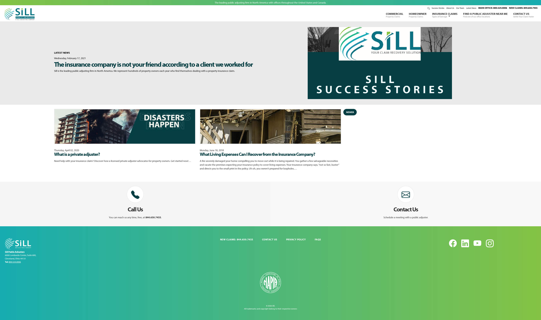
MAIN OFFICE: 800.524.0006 (492, 7)
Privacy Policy (296, 239)
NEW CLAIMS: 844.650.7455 (523, 7)
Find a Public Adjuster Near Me (485, 15)
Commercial (394, 15)
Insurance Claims (444, 15)
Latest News (471, 8)
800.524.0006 (15, 261)
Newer (350, 112)
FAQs (318, 239)
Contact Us (523, 15)
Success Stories (438, 8)
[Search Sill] (428, 8)
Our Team (460, 8)
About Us (450, 8)
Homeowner (417, 15)
